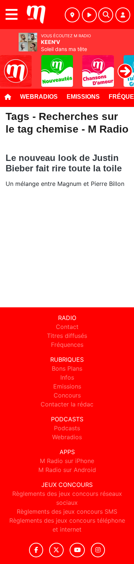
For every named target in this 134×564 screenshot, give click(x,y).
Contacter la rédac (67, 404)
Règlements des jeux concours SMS (67, 511)
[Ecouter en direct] (89, 14)
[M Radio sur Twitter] (56, 550)
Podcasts (67, 428)
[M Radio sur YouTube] (77, 550)
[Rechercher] (105, 14)
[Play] (9, 66)
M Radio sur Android (67, 469)
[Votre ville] (72, 14)
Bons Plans (67, 368)
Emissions (83, 97)
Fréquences (67, 344)
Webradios (39, 97)
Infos (67, 377)
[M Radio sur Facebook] (36, 550)
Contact (67, 326)
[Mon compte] (122, 14)
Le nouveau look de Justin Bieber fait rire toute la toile (64, 163)
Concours (67, 395)
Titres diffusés (67, 335)
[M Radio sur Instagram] (98, 550)
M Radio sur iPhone (67, 461)
